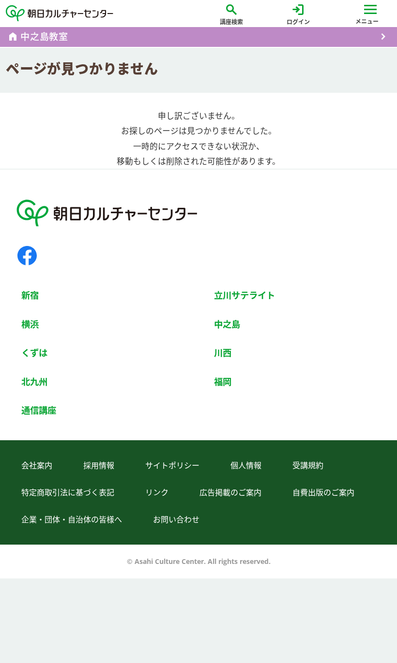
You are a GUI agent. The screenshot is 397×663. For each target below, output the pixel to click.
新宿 (30, 295)
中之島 (227, 324)
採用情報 (98, 465)
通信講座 (38, 410)
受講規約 (307, 465)
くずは (34, 352)
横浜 (30, 324)
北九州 (34, 381)
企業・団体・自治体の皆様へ (71, 519)
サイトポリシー (172, 465)
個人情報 (245, 465)
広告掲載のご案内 (230, 492)
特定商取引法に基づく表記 (67, 492)
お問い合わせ (176, 519)
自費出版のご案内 (323, 492)
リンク (156, 492)
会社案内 (36, 465)
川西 (222, 352)
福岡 (222, 381)
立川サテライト (244, 295)
